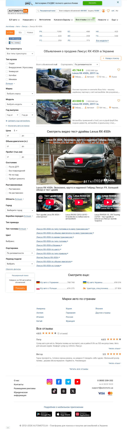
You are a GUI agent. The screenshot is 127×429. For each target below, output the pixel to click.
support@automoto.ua (102, 388)
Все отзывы (85, 19)
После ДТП (14, 167)
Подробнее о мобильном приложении (63, 407)
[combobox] (20, 54)
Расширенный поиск (47, 11)
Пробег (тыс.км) (14, 152)
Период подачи (13, 259)
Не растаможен (16, 193)
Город (9, 205)
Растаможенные (14, 185)
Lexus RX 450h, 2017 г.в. (85, 73)
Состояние (11, 162)
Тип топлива (12, 229)
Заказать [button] (92, 3)
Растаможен (14, 189)
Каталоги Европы (62, 19)
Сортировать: (67, 64)
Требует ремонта (17, 178)
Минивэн (13, 79)
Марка (9, 88)
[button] (18, 121)
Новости (102, 19)
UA (113, 11)
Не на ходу (14, 175)
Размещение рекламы (24, 388)
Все (11, 32)
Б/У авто (13, 19)
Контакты (18, 384)
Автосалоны (45, 19)
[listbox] (16, 130)
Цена (8, 130)
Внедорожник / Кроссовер (21, 67)
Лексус (25, 26)
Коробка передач (14, 216)
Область (10, 199)
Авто (18, 26)
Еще (114, 19)
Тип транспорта (14, 48)
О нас (16, 380)
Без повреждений (17, 171)
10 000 (96, 11)
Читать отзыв (114, 348)
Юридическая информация (21, 394)
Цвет (8, 235)
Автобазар (10, 26)
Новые (30, 32)
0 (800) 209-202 (105, 380)
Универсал (13, 71)
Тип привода (12, 222)
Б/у (20, 32)
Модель (10, 99)
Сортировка (12, 248)
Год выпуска (12, 110)
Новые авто (28, 19)
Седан (12, 63)
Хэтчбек (12, 75)
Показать (20, 288)
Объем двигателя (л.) (17, 141)
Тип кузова (11, 59)
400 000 (83, 11)
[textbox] (15, 210)
